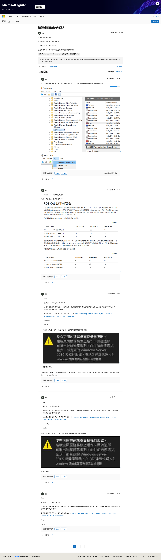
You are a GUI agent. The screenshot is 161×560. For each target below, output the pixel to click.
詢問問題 (155, 21)
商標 (143, 556)
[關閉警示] (157, 3)
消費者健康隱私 (117, 556)
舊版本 (89, 556)
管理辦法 (135, 556)
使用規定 (128, 556)
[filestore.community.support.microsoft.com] (81, 151)
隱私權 (107, 556)
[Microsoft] (3, 16)
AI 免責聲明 (81, 556)
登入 (157, 16)
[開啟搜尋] (153, 16)
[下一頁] (87, 546)
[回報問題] (52, 179)
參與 (102, 556)
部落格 (95, 556)
